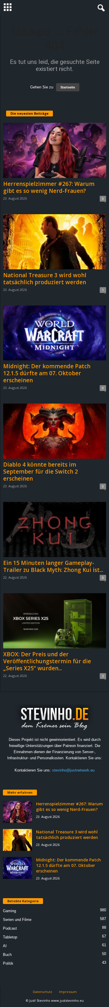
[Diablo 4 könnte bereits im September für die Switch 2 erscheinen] (54, 431)
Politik (8, 963)
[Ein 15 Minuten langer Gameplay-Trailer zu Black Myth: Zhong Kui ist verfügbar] (54, 529)
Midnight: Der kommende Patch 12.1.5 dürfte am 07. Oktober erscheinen (46, 373)
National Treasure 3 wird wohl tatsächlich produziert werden (44, 278)
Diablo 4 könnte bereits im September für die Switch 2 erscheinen (40, 471)
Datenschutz (42, 991)
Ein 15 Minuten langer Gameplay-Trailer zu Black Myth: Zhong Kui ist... (53, 566)
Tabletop (10, 937)
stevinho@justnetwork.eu (73, 770)
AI (5, 946)
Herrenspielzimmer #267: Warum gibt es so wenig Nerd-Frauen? (48, 187)
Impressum (68, 991)
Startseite (67, 87)
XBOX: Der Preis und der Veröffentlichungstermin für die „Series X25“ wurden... (47, 661)
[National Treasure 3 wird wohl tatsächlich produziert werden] (54, 241)
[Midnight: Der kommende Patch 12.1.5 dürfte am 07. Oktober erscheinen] (54, 333)
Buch (7, 954)
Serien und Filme (17, 919)
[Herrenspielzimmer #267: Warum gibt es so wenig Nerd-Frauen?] (54, 150)
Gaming (9, 911)
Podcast (10, 928)
